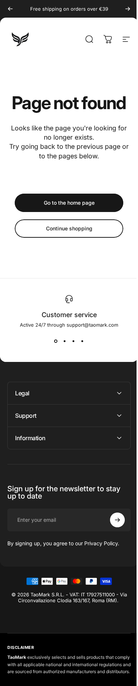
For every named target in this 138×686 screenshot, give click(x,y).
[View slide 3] (73, 341)
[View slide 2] (64, 341)
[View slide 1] (56, 341)
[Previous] (10, 9)
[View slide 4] (82, 341)
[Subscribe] (112, 520)
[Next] (128, 9)
